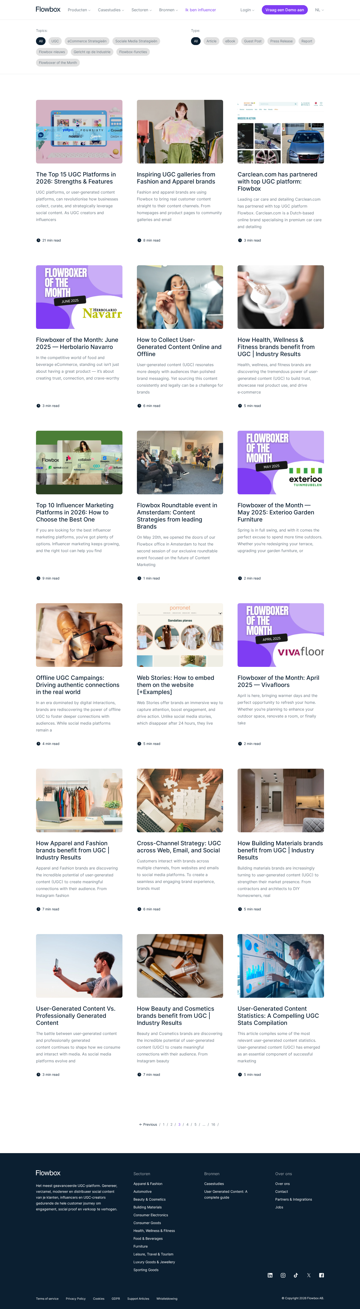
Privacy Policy (76, 1298)
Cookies (98, 1298)
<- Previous (148, 1124)
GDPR (116, 1298)
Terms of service (47, 1298)
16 (213, 1124)
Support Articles (138, 1298)
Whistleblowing (166, 1298)
